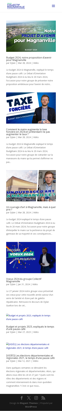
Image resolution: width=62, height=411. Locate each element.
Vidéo (36, 63)
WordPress (31, 406)
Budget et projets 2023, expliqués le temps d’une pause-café (30, 328)
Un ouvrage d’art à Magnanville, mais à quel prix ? (31, 208)
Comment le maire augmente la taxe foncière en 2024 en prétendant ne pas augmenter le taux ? (28, 132)
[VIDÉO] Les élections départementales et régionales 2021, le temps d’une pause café (30, 357)
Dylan (12, 63)
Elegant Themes (29, 403)
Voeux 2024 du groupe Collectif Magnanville (23, 280)
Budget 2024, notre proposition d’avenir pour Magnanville (28, 59)
